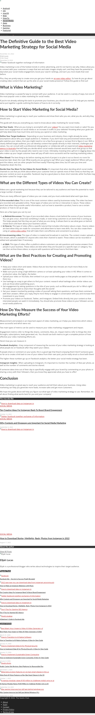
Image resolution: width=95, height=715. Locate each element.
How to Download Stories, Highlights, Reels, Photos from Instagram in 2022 (34, 538)
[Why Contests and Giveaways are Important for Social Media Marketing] (22, 416)
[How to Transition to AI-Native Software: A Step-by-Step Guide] (15, 637)
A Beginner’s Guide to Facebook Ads (12, 619)
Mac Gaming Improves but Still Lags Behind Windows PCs (19, 692)
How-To (6, 18)
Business (7, 25)
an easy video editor (62, 78)
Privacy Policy (8, 709)
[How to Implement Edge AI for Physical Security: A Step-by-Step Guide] (18, 646)
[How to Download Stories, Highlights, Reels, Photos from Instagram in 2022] (15, 602)
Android (6, 8)
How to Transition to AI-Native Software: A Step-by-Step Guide (21, 640)
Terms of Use (8, 712)
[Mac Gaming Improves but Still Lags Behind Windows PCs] (22, 689)
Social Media (8, 20)
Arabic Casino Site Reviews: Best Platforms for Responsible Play (21, 666)
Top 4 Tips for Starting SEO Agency (12, 612)
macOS (6, 13)
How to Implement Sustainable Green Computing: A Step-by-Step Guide (24, 658)
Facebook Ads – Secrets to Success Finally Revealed (17, 579)
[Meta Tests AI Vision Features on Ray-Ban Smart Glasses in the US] (24, 672)
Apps (5, 23)
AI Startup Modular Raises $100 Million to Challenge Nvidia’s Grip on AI (24, 684)
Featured (7, 30)
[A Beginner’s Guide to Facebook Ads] (6, 616)
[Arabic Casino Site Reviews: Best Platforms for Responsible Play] (5, 663)
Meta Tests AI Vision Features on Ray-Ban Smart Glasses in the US (22, 675)
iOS (4, 11)
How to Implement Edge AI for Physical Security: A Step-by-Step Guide (24, 649)
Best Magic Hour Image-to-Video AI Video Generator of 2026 (21, 632)
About (5, 702)
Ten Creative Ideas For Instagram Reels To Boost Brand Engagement (31, 410)
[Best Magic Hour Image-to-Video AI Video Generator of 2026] (21, 628)
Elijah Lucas (4, 56)
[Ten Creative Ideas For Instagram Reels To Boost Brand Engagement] (17, 403)
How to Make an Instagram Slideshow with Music (17, 586)
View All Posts (6, 551)
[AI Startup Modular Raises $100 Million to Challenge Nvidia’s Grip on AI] (27, 680)
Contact (6, 707)
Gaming (6, 28)
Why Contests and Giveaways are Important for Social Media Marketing (33, 423)
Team (5, 704)
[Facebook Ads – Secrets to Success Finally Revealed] (4, 576)
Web (5, 16)
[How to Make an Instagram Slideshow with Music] (27, 582)
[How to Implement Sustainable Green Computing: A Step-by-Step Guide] (19, 654)
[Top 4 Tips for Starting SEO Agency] (13, 609)
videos (55, 127)
